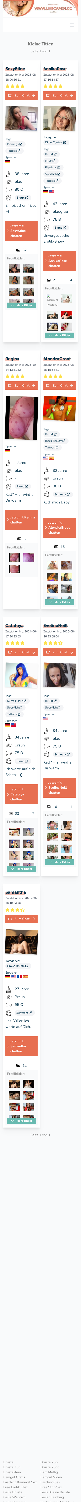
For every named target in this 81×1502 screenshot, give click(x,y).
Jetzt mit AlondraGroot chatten (59, 527)
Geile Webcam (14, 1497)
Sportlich (51, 174)
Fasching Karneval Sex (20, 1482)
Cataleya (14, 625)
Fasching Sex (50, 1482)
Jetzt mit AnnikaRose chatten (57, 261)
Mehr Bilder (24, 305)
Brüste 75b (49, 1462)
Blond (58, 228)
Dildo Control (54, 142)
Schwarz (60, 494)
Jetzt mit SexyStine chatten (18, 231)
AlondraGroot (57, 359)
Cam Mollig (49, 1472)
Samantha (15, 892)
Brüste (8, 1462)
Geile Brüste (12, 1492)
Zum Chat (22, 95)
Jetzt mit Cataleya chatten (17, 794)
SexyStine (15, 68)
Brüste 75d (11, 1467)
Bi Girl (49, 154)
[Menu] (72, 25)
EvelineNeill (55, 625)
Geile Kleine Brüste (55, 1492)
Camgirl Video (51, 1477)
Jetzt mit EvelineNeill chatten (57, 787)
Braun (20, 198)
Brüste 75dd (49, 1467)
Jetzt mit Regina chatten (22, 520)
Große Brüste (16, 966)
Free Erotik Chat (15, 1487)
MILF (49, 161)
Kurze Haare (15, 701)
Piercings (13, 144)
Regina (12, 359)
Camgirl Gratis (14, 1477)
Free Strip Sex (51, 1487)
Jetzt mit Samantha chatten (18, 1046)
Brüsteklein (12, 1472)
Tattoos (12, 151)
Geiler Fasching (52, 1497)
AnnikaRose (55, 68)
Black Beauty (54, 441)
